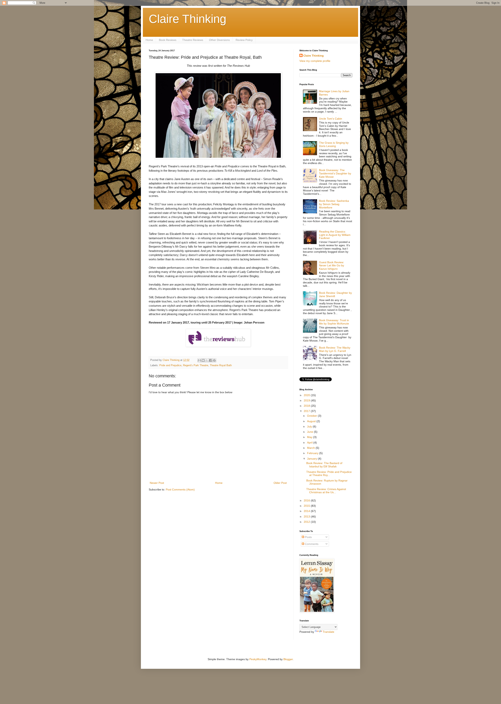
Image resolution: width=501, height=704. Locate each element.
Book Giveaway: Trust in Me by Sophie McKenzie (334, 322)
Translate (328, 631)
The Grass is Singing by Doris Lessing (334, 144)
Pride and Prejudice (170, 365)
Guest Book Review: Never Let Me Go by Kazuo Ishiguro (331, 265)
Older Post (280, 482)
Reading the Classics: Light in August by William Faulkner (335, 235)
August (311, 421)
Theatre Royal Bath (221, 365)
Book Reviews (167, 39)
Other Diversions (219, 39)
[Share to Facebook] (211, 360)
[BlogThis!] (203, 360)
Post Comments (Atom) (180, 489)
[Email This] (199, 360)
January (312, 458)
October (312, 415)
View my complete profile (314, 60)
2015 (307, 505)
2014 (307, 511)
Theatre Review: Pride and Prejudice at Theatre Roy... (329, 473)
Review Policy (244, 39)
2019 (307, 400)
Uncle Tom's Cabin (330, 118)
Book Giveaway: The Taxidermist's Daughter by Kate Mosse (335, 173)
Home (149, 39)
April (310, 442)
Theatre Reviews (192, 39)
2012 (307, 521)
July (310, 426)
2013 (307, 516)
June (310, 431)
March (311, 447)
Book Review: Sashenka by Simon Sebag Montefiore (334, 204)
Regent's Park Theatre (195, 365)
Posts (308, 537)
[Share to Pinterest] (214, 360)
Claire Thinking (187, 18)
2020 (307, 395)
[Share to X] (207, 360)
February (313, 453)
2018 (307, 405)
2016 (307, 500)
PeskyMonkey (257, 659)
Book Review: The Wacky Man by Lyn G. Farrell (334, 349)
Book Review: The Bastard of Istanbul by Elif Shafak (324, 465)
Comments (311, 543)
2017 (307, 411)
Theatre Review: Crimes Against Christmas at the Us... (326, 491)
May (310, 437)
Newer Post (157, 482)
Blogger (288, 659)
